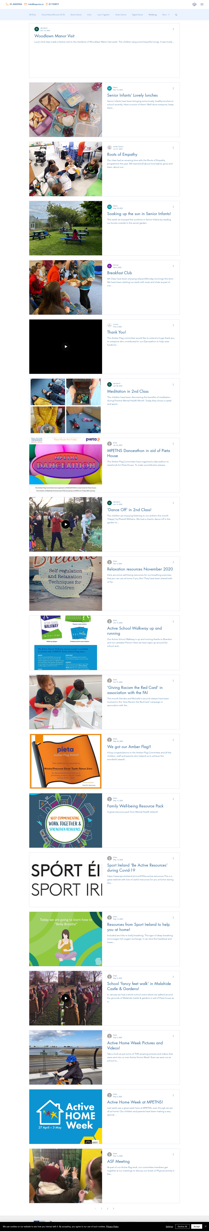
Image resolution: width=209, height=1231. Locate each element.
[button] (176, 14)
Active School (76, 14)
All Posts (32, 14)
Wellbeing (153, 14)
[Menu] (202, 4)
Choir (89, 14)
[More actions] (174, 29)
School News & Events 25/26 (53, 14)
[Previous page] (95, 1208)
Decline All (182, 1226)
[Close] (205, 1226)
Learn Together (103, 14)
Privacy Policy (112, 1226)
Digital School (137, 14)
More (164, 14)
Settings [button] (169, 1226)
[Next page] (113, 1208)
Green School (120, 14)
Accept (197, 1226)
